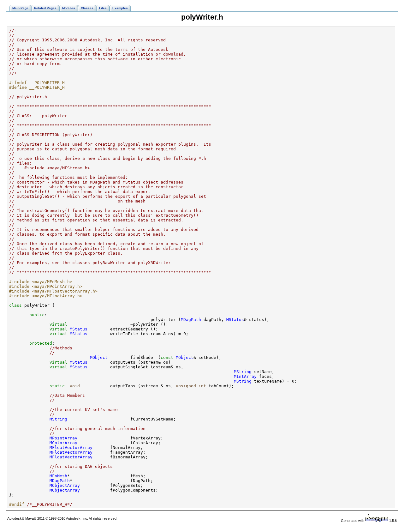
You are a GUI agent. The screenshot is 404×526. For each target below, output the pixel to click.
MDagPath (191, 319)
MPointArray (63, 438)
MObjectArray (65, 485)
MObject (99, 357)
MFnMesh (58, 476)
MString (243, 371)
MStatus (235, 319)
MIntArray (245, 376)
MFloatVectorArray (71, 447)
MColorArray (63, 442)
